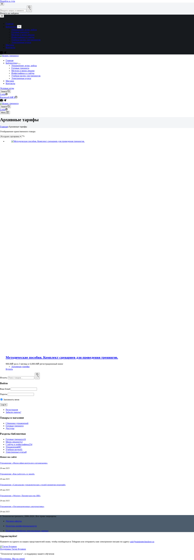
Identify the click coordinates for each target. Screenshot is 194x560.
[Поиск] (37, 376)
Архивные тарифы (20, 366)
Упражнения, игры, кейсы (24, 65)
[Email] (1, 101)
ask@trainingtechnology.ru (142, 541)
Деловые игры (7, 88)
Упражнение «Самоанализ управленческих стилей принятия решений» (33, 485)
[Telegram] (4, 101)
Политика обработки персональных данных (27, 531)
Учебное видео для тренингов (25, 76)
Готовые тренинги (20, 68)
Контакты (10, 83)
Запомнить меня (11, 399)
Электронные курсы (21, 78)
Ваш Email (5, 389)
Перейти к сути (7, 1)
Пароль (3, 394)
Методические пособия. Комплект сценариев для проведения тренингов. (62, 357)
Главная (9, 60)
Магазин (10, 81)
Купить (9, 369)
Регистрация (12, 409)
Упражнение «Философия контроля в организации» (24, 463)
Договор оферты (14, 521)
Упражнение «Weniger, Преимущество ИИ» (20, 496)
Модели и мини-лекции (23, 70)
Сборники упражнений (17, 423)
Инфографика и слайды (22, 73)
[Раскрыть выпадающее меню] (19, 63)
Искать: (3, 377)
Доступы (10, 428)
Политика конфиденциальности (21, 526)
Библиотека (11, 63)
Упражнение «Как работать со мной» (17, 474)
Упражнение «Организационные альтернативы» (22, 506)
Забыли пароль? (13, 412)
